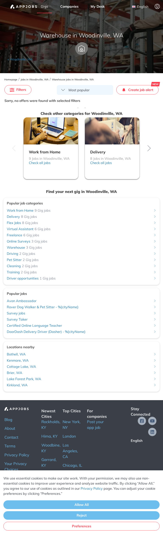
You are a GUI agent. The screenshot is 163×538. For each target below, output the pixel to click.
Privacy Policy (16, 454)
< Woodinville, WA (19, 59)
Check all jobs (40, 163)
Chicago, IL (72, 465)
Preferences (81, 526)
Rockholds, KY (50, 424)
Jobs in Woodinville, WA (35, 79)
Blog (8, 419)
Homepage (10, 79)
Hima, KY (49, 436)
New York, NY (71, 424)
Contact (11, 437)
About (9, 428)
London (69, 436)
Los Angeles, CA (70, 451)
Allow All (81, 504)
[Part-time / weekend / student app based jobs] (23, 6)
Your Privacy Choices (15, 466)
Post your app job (95, 424)
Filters (21, 89)
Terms (9, 446)
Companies (69, 6)
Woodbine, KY (50, 448)
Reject (82, 515)
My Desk (98, 6)
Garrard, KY (48, 462)
